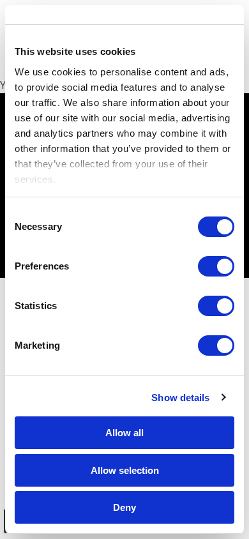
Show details (180, 397)
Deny (124, 507)
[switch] (216, 266)
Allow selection (125, 470)
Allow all (124, 432)
